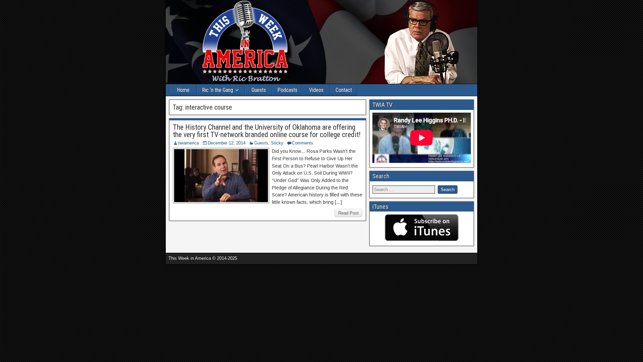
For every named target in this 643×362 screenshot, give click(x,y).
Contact (344, 90)
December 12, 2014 (226, 142)
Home (183, 90)
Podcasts (287, 90)
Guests (259, 90)
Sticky (277, 142)
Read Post (348, 213)
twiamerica (188, 142)
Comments (302, 142)
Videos (316, 90)
